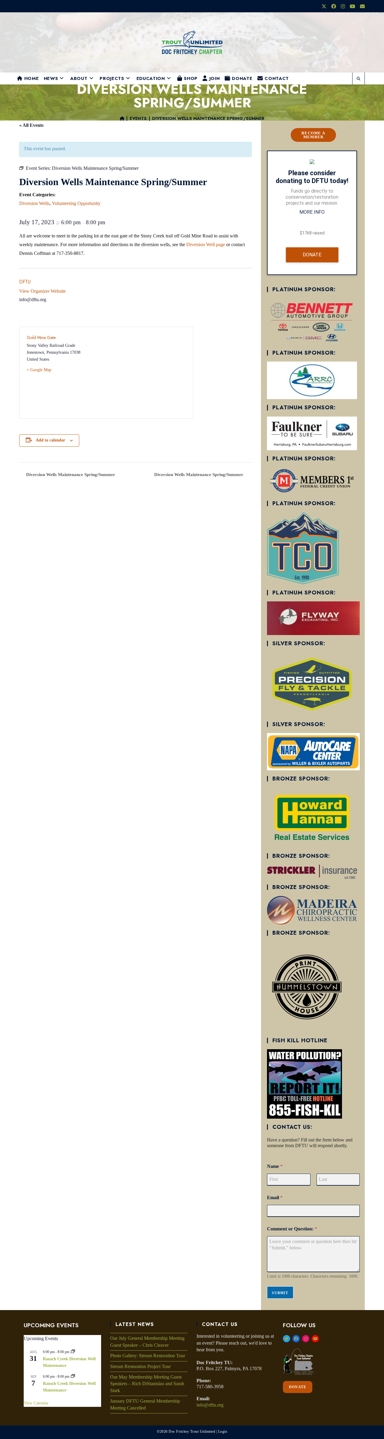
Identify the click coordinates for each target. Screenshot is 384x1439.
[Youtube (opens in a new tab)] (352, 7)
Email (275, 1197)
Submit (280, 1293)
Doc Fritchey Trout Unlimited (192, 1431)
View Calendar (36, 1403)
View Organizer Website (42, 291)
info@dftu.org (210, 1404)
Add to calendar (50, 440)
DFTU (25, 281)
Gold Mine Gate (41, 338)
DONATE (297, 1387)
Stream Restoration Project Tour (140, 1366)
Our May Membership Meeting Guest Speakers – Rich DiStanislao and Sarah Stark (147, 1383)
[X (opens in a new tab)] (324, 7)
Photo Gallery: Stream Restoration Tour (147, 1355)
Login (222, 1431)
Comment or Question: (292, 1228)
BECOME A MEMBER (313, 135)
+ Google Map (39, 370)
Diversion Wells (34, 203)
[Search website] (358, 79)
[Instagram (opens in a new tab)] (342, 7)
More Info (312, 212)
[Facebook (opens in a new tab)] (333, 7)
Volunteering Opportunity (76, 203)
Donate (312, 255)
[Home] (122, 118)
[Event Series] (73, 1352)
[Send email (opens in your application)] (361, 7)
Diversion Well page (205, 244)
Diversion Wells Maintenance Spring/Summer (208, 118)
